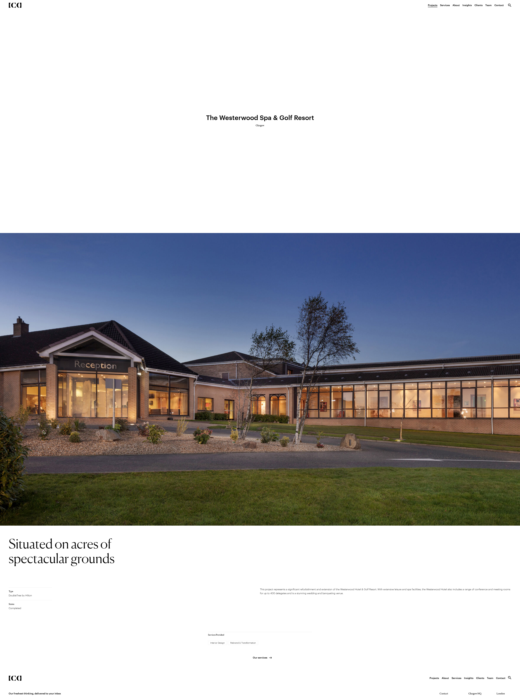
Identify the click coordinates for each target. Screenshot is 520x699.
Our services (260, 657)
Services (445, 5)
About (456, 5)
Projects (432, 5)
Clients (478, 5)
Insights (467, 5)
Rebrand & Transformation (243, 642)
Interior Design (217, 642)
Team (488, 5)
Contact (499, 5)
